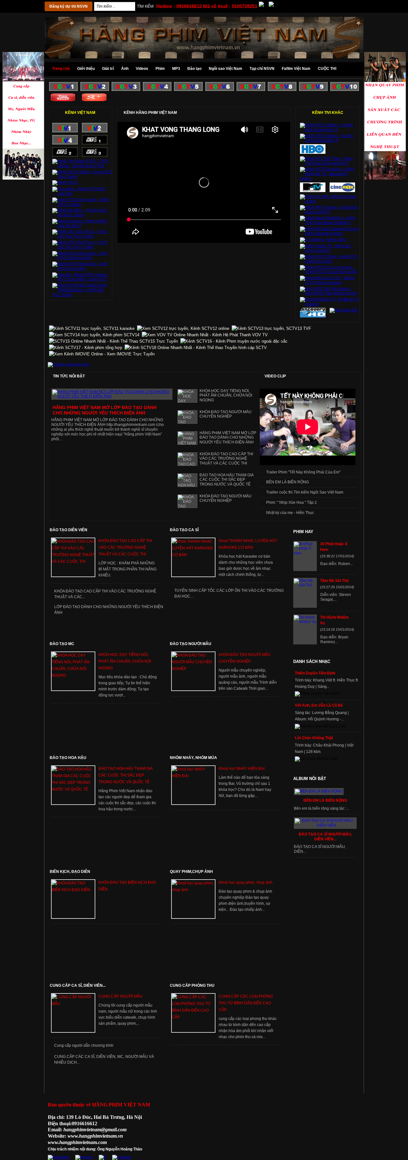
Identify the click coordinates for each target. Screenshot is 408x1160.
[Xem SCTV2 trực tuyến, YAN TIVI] (95, 89)
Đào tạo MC (62, 644)
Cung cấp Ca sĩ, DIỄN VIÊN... (78, 985)
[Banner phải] (23, 178)
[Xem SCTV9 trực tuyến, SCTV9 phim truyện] (313, 89)
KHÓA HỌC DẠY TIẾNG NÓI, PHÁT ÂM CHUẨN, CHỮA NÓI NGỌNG (226, 396)
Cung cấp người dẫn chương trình (83, 1045)
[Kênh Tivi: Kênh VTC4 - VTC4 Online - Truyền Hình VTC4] (82, 166)
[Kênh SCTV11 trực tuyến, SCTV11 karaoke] (91, 328)
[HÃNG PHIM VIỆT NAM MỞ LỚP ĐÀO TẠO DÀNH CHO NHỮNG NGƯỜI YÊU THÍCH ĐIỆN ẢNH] (111, 396)
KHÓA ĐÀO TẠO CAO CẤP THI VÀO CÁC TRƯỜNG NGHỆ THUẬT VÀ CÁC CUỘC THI (226, 459)
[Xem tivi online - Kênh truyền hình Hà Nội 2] (82, 226)
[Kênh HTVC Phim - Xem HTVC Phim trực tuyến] (330, 261)
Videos (142, 68)
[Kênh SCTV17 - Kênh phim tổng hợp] (85, 348)
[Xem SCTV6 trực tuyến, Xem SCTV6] (220, 89)
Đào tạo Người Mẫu (190, 644)
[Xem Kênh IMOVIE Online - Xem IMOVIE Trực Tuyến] (101, 354)
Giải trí (108, 68)
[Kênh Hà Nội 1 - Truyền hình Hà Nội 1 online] (82, 215)
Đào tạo (194, 68)
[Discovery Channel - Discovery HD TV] (312, 316)
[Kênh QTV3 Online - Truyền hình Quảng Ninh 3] (330, 140)
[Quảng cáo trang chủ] (68, 364)
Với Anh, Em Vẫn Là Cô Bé (319, 705)
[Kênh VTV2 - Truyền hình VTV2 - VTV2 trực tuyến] (94, 131)
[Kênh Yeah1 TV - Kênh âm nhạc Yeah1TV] (330, 250)
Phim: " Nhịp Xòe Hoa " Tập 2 (291, 502)
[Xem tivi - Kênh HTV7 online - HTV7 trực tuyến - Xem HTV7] (82, 279)
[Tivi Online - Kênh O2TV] (323, 239)
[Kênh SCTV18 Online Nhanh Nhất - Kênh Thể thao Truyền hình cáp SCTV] (195, 348)
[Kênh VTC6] (64, 182)
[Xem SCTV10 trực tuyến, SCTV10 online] (345, 89)
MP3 (176, 68)
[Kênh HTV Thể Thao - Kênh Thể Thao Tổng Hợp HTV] (330, 163)
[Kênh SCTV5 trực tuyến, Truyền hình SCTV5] (188, 89)
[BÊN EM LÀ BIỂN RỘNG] (319, 791)
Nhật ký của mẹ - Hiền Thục (290, 512)
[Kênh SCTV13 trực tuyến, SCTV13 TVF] (271, 328)
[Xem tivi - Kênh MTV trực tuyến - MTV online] (312, 191)
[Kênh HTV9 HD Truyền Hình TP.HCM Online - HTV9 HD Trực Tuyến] (82, 295)
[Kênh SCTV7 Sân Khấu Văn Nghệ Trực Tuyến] (251, 89)
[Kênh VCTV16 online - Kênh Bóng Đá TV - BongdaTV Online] (330, 178)
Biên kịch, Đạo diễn (70, 871)
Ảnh (124, 68)
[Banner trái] (385, 178)
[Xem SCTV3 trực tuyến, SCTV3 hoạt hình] (126, 89)
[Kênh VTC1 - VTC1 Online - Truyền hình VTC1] (94, 143)
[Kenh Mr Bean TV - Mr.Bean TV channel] (330, 304)
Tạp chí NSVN (262, 68)
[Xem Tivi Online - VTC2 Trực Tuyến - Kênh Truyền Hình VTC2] (65, 155)
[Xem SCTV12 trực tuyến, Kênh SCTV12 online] (183, 328)
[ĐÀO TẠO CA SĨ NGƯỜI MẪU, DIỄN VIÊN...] (325, 825)
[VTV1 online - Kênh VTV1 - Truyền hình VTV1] (65, 131)
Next (170, 486)
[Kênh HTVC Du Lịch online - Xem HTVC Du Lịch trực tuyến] (330, 272)
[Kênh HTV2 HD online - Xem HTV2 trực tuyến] (82, 268)
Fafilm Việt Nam (296, 68)
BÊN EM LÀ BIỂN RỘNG (287, 482)
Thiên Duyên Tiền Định (315, 673)
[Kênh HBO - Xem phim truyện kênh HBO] (312, 152)
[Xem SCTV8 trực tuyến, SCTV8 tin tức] (282, 89)
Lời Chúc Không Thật (314, 738)
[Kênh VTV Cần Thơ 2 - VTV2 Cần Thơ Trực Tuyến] (82, 247)
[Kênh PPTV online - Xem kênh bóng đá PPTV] (330, 212)
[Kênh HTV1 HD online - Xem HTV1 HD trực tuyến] (82, 258)
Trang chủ (61, 68)
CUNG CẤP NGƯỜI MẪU (120, 996)
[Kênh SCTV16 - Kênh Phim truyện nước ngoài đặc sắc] (234, 341)
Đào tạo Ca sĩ (184, 530)
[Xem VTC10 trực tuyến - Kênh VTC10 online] (82, 204)
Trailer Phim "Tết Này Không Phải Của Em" (303, 472)
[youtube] (121, 1157)
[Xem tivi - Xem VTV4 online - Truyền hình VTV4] (65, 143)
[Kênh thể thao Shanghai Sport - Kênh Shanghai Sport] (330, 233)
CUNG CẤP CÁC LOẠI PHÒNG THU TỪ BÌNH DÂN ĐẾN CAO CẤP (246, 1003)
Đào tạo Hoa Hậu (68, 757)
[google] (83, 1157)
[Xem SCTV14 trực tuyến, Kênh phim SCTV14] (94, 335)
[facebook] (58, 1157)
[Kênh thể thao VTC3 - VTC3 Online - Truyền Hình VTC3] (94, 155)
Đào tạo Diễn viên (68, 530)
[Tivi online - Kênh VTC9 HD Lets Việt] (82, 193)
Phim (160, 68)
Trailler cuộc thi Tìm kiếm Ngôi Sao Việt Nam (304, 492)
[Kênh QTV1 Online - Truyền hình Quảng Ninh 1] (330, 130)
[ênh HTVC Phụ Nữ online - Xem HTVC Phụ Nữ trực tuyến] (330, 293)
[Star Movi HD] (344, 310)
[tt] (102, 1157)
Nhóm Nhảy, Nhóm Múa (193, 757)
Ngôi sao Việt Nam (225, 68)
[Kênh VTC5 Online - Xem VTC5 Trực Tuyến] (82, 177)
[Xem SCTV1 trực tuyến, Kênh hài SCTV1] (63, 89)
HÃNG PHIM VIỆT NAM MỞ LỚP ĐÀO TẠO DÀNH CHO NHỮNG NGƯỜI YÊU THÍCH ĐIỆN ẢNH (105, 410)
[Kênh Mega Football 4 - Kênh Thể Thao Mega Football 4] (330, 222)
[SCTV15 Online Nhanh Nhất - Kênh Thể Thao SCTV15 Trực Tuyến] (113, 341)
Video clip (275, 376)
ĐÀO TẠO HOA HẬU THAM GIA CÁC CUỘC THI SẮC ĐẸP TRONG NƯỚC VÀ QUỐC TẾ (226, 480)
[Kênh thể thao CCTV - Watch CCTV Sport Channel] (330, 282)
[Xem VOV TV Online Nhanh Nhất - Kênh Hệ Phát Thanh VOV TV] (204, 335)
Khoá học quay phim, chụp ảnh (246, 882)
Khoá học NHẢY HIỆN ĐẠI (242, 768)
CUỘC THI (327, 68)
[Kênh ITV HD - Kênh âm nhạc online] (330, 201)
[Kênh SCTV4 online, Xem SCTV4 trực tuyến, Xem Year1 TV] (157, 89)
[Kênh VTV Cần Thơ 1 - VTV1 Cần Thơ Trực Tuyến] (82, 236)
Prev (164, 486)
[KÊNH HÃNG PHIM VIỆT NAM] (63, 100)
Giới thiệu (86, 68)
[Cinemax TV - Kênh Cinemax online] (342, 191)
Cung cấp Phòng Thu (192, 985)
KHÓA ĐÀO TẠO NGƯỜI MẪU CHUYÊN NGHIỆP (225, 414)
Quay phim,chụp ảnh (191, 871)
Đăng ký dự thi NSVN (68, 6)
